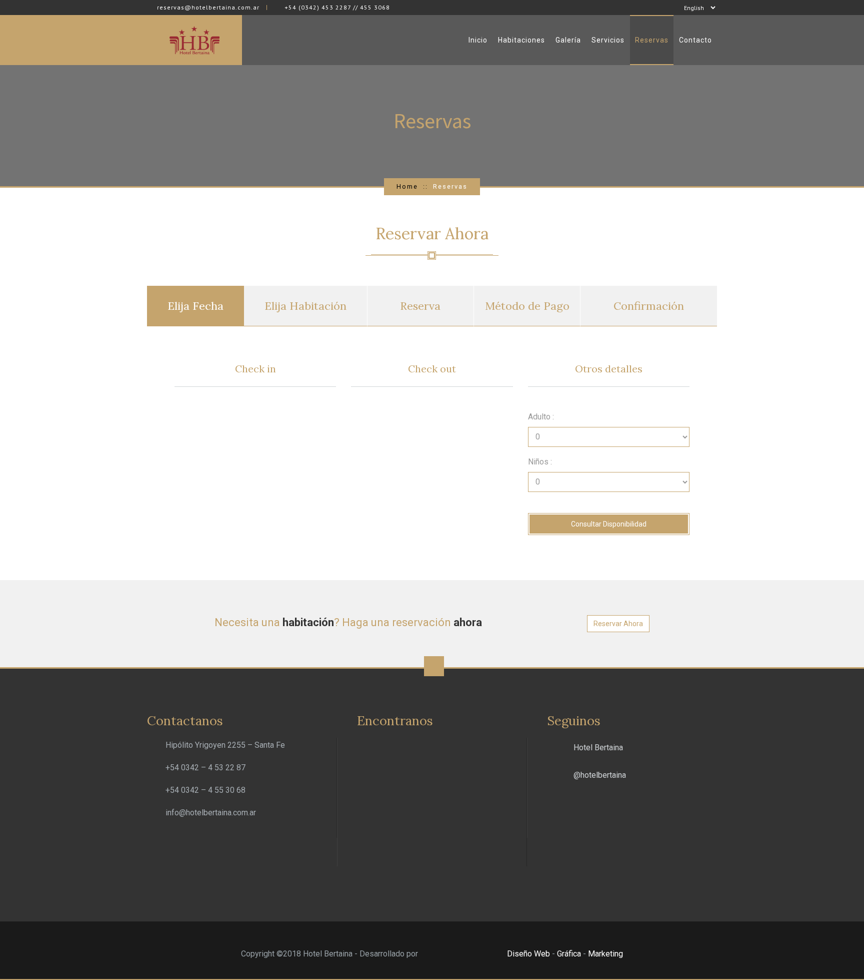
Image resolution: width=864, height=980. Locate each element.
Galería (568, 40)
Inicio (478, 40)
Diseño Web (528, 953)
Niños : (540, 461)
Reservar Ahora (618, 624)
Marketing (605, 953)
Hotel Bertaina (598, 747)
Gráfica (569, 953)
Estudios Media (462, 954)
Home (407, 186)
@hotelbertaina (600, 775)
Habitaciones (521, 40)
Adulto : (541, 416)
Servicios (608, 40)
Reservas (651, 40)
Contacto (695, 40)
